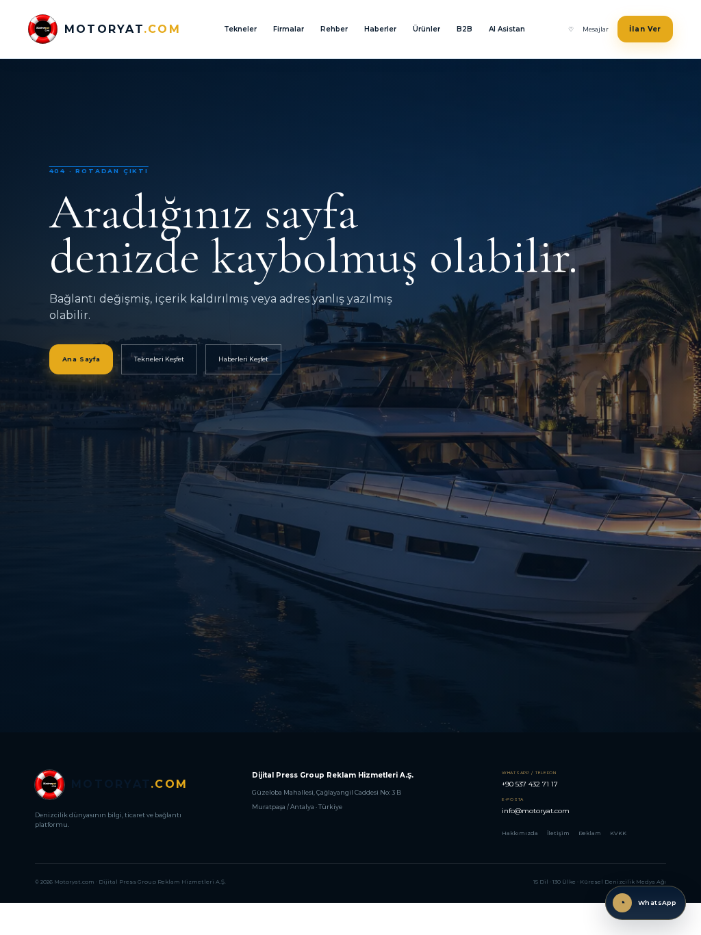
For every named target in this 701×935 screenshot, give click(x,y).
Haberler (380, 29)
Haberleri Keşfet (243, 359)
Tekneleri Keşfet (159, 359)
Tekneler (240, 29)
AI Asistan (507, 29)
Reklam (589, 833)
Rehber (334, 29)
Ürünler (426, 29)
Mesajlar (596, 29)
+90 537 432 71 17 (530, 779)
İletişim (558, 833)
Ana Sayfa (81, 359)
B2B (464, 29)
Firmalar (288, 29)
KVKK (618, 833)
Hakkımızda (520, 833)
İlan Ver (645, 29)
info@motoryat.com (536, 806)
